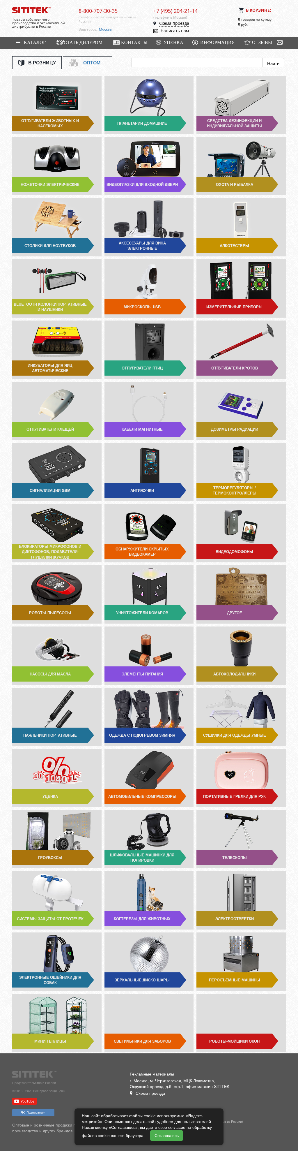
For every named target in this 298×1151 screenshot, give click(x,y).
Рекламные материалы (152, 1074)
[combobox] (122, 29)
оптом (91, 62)
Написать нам (175, 31)
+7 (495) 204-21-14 (175, 10)
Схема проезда (174, 23)
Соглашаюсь (167, 1135)
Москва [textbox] (105, 29)
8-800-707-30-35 (98, 10)
